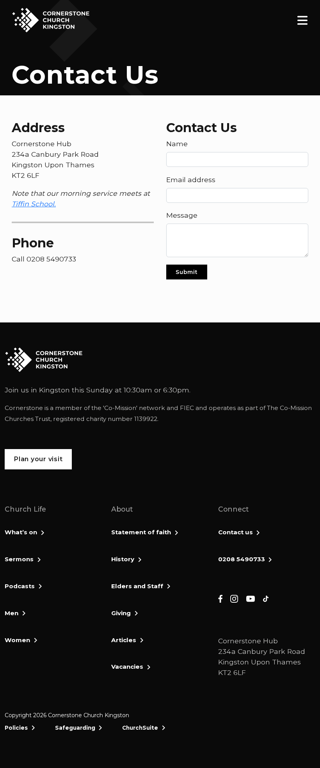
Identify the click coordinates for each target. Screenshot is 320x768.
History (122, 559)
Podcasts (20, 586)
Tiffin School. (34, 204)
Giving (121, 613)
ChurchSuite (140, 728)
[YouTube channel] (250, 598)
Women (17, 640)
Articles (123, 640)
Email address (190, 179)
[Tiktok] (265, 598)
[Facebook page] (220, 598)
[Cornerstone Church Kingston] (51, 20)
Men (11, 613)
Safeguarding (75, 728)
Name (177, 144)
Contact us (235, 532)
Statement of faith (141, 532)
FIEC (187, 408)
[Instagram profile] (234, 598)
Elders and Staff (137, 586)
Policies (16, 728)
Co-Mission (120, 408)
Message (181, 215)
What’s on (21, 532)
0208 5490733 (241, 559)
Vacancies (127, 666)
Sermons (19, 559)
